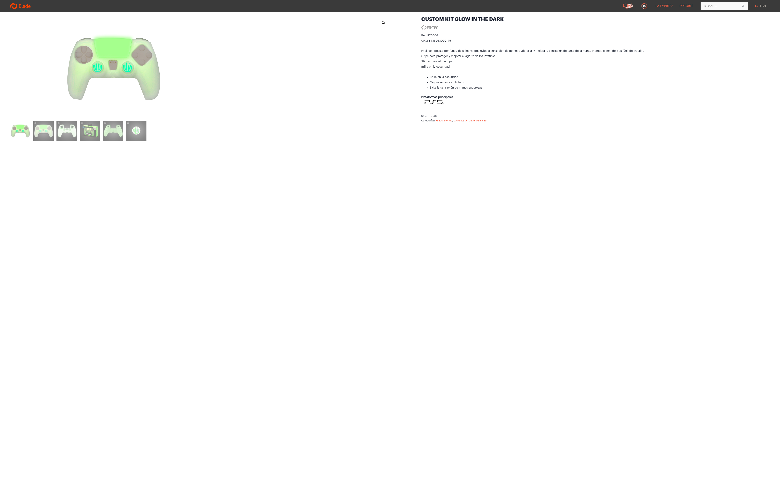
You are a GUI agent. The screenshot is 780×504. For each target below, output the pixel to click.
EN (764, 6)
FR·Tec (448, 120)
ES (756, 6)
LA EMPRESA (664, 6)
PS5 (478, 120)
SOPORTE (686, 6)
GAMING (459, 120)
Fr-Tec (439, 120)
